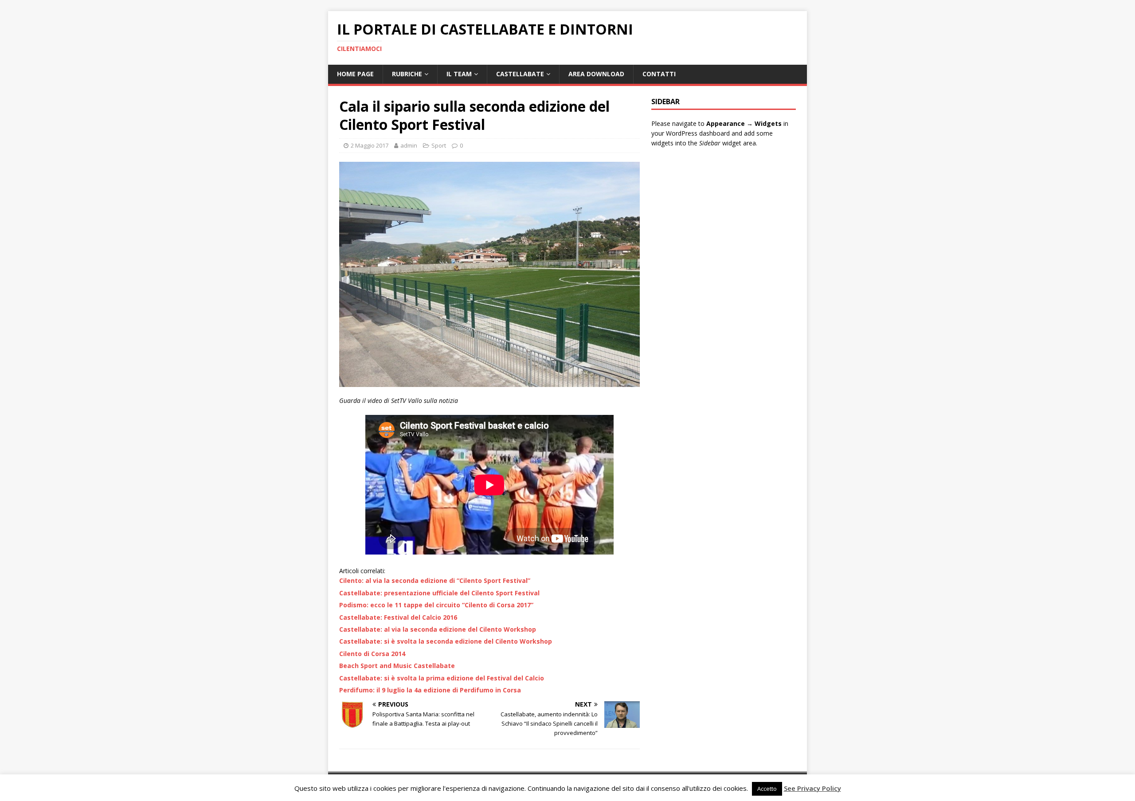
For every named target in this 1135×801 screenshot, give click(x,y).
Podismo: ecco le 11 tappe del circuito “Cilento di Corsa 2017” (436, 605)
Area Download (596, 74)
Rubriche (407, 74)
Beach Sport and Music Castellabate (397, 665)
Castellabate (520, 74)
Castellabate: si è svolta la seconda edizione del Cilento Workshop (445, 641)
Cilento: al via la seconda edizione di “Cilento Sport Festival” (434, 580)
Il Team (459, 74)
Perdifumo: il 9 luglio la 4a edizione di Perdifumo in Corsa (430, 690)
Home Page (355, 74)
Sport (438, 145)
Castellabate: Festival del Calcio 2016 (398, 617)
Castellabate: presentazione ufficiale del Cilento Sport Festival (439, 593)
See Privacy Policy (812, 788)
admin (408, 145)
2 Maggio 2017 (369, 145)
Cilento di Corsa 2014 (372, 653)
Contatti (659, 74)
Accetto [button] (767, 789)
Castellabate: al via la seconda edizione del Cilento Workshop (437, 629)
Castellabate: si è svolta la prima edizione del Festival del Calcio (441, 678)
